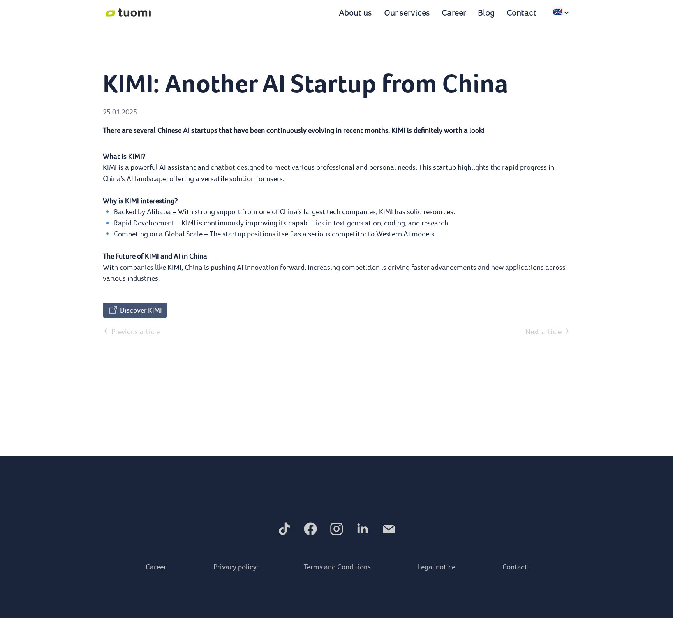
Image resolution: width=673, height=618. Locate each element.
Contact (521, 12)
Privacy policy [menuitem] (235, 567)
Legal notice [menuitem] (436, 567)
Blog (486, 12)
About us (355, 12)
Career (454, 12)
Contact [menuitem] (514, 567)
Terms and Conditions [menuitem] (337, 567)
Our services (407, 12)
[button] (284, 528)
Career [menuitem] (156, 567)
